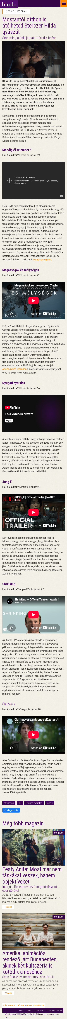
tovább (8, 907)
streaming (9, 803)
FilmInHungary (39, 1010)
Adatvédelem (38, 1005)
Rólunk (21, 1005)
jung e (50, 803)
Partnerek (12, 1005)
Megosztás (12, 810)
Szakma (59, 1010)
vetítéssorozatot (42, 259)
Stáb (5, 1005)
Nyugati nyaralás (34, 803)
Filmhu (21, 1010)
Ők (20, 803)
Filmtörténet (51, 1010)
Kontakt (28, 1005)
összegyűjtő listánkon (14, 369)
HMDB (29, 1010)
